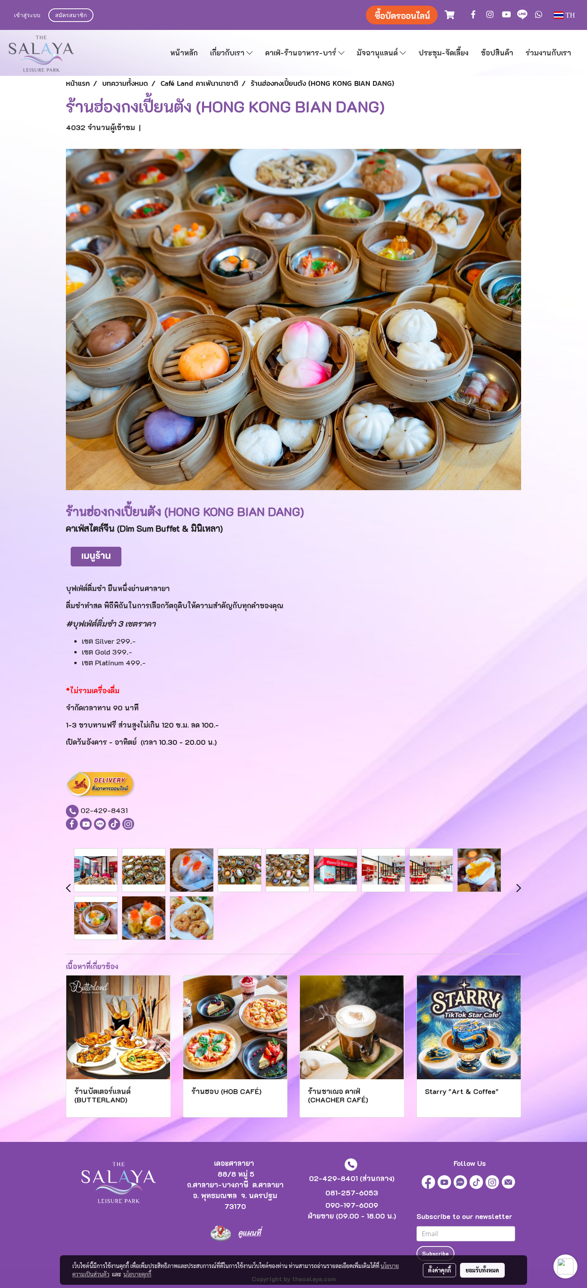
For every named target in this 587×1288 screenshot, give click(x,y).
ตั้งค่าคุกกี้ (439, 1270)
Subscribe (435, 1253)
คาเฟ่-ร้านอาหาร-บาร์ (301, 52)
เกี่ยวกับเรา (228, 52)
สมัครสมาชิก (71, 16)
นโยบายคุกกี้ (137, 1274)
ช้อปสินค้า (497, 52)
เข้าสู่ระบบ (27, 16)
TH (569, 15)
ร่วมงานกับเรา (548, 52)
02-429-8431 (104, 810)
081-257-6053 (351, 1192)
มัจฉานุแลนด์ (378, 52)
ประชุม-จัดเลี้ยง (443, 52)
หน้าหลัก (184, 52)
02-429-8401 (333, 1178)
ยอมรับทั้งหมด (482, 1270)
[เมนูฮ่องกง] (96, 555)
